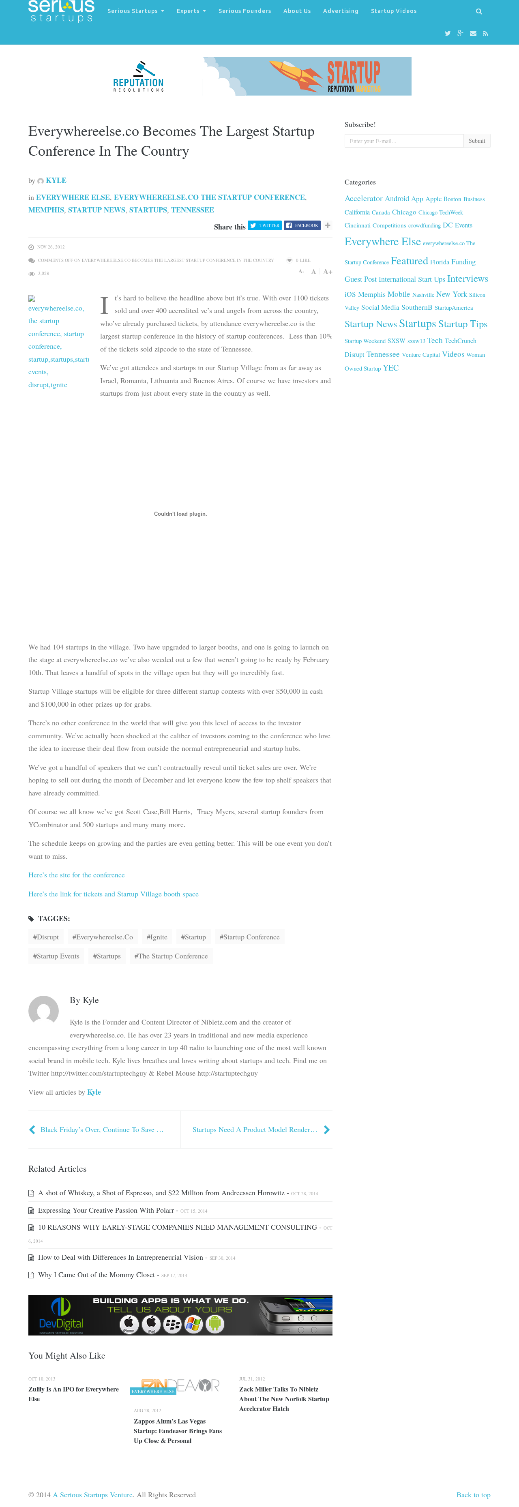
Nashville (423, 294)
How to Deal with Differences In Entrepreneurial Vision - (136, 1257)
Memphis (46, 209)
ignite (158, 936)
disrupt (48, 936)
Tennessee (192, 209)
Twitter (269, 225)
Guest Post (361, 279)
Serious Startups (132, 11)
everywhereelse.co (104, 936)
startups (109, 955)
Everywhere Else (73, 197)
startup (195, 936)
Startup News (96, 209)
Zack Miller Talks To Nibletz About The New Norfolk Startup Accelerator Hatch (284, 1398)
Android (397, 198)
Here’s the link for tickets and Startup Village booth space (113, 893)
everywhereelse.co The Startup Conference (209, 197)
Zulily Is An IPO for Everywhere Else (73, 1393)
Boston (452, 199)
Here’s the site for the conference (76, 874)
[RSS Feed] (487, 33)
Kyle (55, 180)
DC (448, 224)
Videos (453, 354)
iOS (350, 294)
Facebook (306, 225)
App (417, 198)
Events (463, 225)
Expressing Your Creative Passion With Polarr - (122, 1210)
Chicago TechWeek (440, 212)
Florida (439, 261)
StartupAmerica (454, 307)
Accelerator (364, 198)
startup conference (251, 936)
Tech (435, 339)
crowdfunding (424, 225)
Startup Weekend (365, 341)
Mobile (399, 294)
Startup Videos (394, 11)
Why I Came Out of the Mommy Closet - (111, 1274)
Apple (433, 198)
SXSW (396, 340)
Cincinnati (358, 225)
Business (474, 199)
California (357, 212)
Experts (188, 11)
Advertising (341, 11)
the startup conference (173, 955)
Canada (381, 212)
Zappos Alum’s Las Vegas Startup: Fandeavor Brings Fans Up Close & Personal (178, 1430)
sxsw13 (416, 341)
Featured (409, 260)
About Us (297, 11)
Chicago (404, 212)
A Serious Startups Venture (93, 1494)
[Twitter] (449, 33)
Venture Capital (421, 354)
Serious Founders (245, 11)
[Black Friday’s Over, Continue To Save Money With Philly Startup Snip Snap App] (32, 1129)
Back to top (474, 1494)
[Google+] (461, 33)
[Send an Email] (474, 33)
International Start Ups (412, 279)
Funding (463, 261)
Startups (148, 209)
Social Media (380, 307)
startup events (58, 955)
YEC (391, 367)
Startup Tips (463, 323)
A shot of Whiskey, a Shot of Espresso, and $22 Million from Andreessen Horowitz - (177, 1192)
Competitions (389, 225)
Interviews (468, 278)
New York (451, 294)
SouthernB (417, 307)
